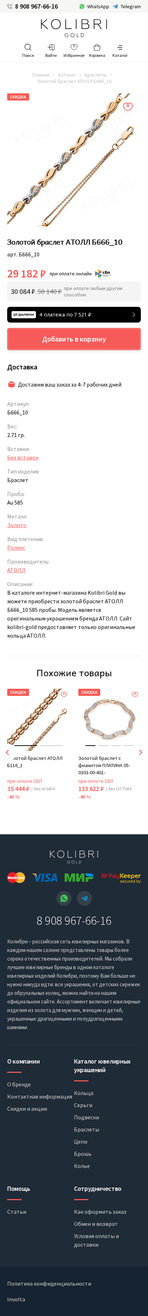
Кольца (83, 1092)
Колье (82, 1165)
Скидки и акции (27, 1108)
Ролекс (16, 547)
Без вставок (22, 457)
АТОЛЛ (16, 570)
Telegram (131, 6)
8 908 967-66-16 (36, 6)
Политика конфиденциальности (49, 1283)
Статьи (16, 1211)
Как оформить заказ (100, 1211)
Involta (16, 1299)
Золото (17, 525)
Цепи (80, 1141)
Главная (40, 75)
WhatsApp (98, 6)
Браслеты (96, 75)
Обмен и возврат (96, 1223)
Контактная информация (39, 1096)
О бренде (19, 1084)
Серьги (83, 1105)
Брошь (83, 1153)
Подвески (86, 1117)
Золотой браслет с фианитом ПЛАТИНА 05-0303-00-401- (104, 765)
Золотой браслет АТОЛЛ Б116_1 (35, 762)
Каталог (67, 75)
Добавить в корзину (74, 338)
